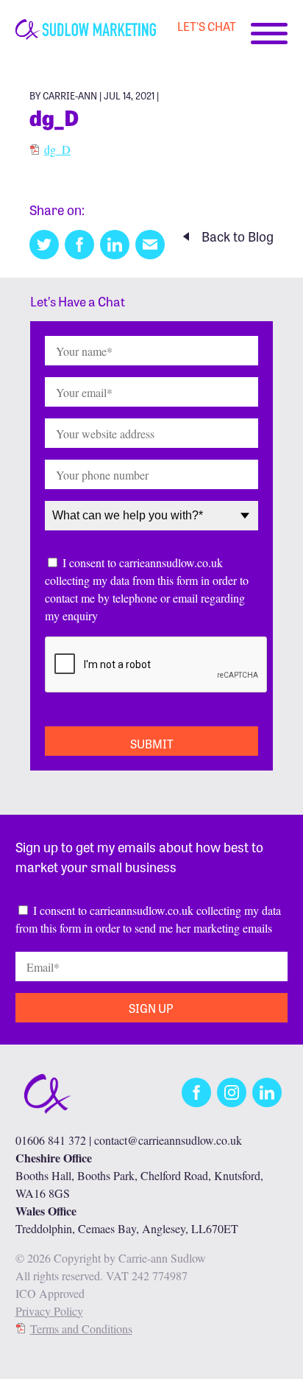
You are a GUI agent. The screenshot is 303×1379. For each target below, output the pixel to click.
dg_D (57, 149)
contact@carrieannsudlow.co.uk (168, 1140)
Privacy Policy (49, 1311)
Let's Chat (206, 26)
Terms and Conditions (81, 1328)
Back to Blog (238, 235)
